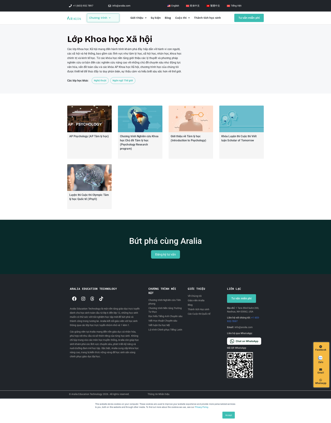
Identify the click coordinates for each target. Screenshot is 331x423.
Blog (168, 17)
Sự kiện (156, 17)
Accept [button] (228, 415)
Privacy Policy (201, 406)
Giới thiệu (136, 17)
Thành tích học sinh (207, 17)
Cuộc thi (181, 17)
